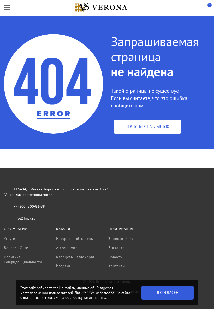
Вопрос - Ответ (17, 247)
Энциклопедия (121, 238)
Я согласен (168, 292)
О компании (15, 229)
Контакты (116, 265)
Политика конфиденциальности (23, 259)
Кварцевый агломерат (75, 257)
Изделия (63, 265)
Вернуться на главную (147, 126)
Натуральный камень (74, 238)
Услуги (9, 238)
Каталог (63, 229)
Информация (120, 229)
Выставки (116, 247)
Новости (115, 257)
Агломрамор (67, 247)
